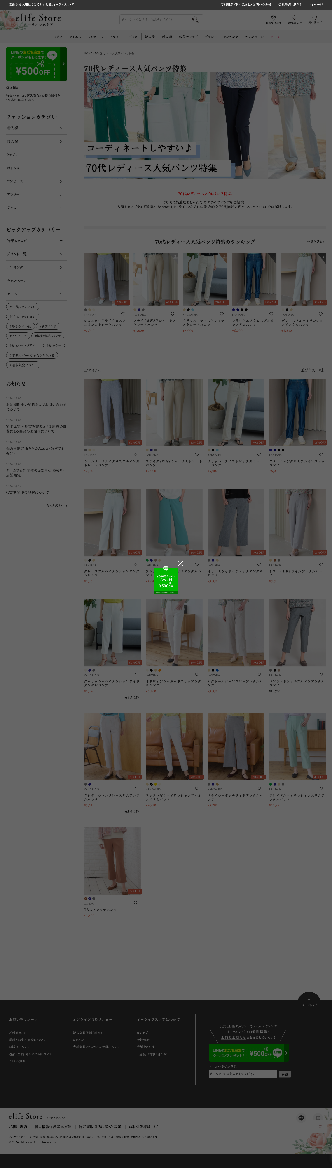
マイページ (315, 4)
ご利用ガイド (229, 4)
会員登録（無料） (289, 4)
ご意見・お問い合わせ (256, 4)
